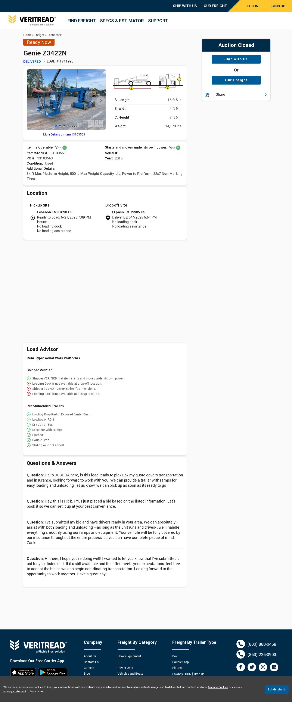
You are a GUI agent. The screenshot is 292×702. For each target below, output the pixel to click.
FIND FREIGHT (82, 20)
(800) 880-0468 (262, 644)
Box (174, 656)
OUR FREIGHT (215, 6)
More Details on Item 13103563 (64, 134)
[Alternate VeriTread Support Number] (240, 654)
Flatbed (177, 668)
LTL (120, 662)
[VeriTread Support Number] (240, 644)
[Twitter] (252, 667)
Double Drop (180, 662)
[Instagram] (263, 667)
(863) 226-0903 (262, 654)
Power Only (125, 668)
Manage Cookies (218, 687)
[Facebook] (240, 667)
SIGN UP (278, 6)
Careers (89, 668)
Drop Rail (200, 674)
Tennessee (54, 35)
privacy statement (14, 691)
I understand (276, 689)
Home (27, 35)
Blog (87, 673)
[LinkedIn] (274, 667)
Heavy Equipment (129, 656)
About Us (90, 656)
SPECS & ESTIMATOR (122, 20)
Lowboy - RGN (181, 674)
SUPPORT (158, 20)
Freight (39, 35)
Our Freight (236, 80)
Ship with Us (236, 59)
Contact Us (91, 662)
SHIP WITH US (185, 6)
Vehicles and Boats (130, 673)
